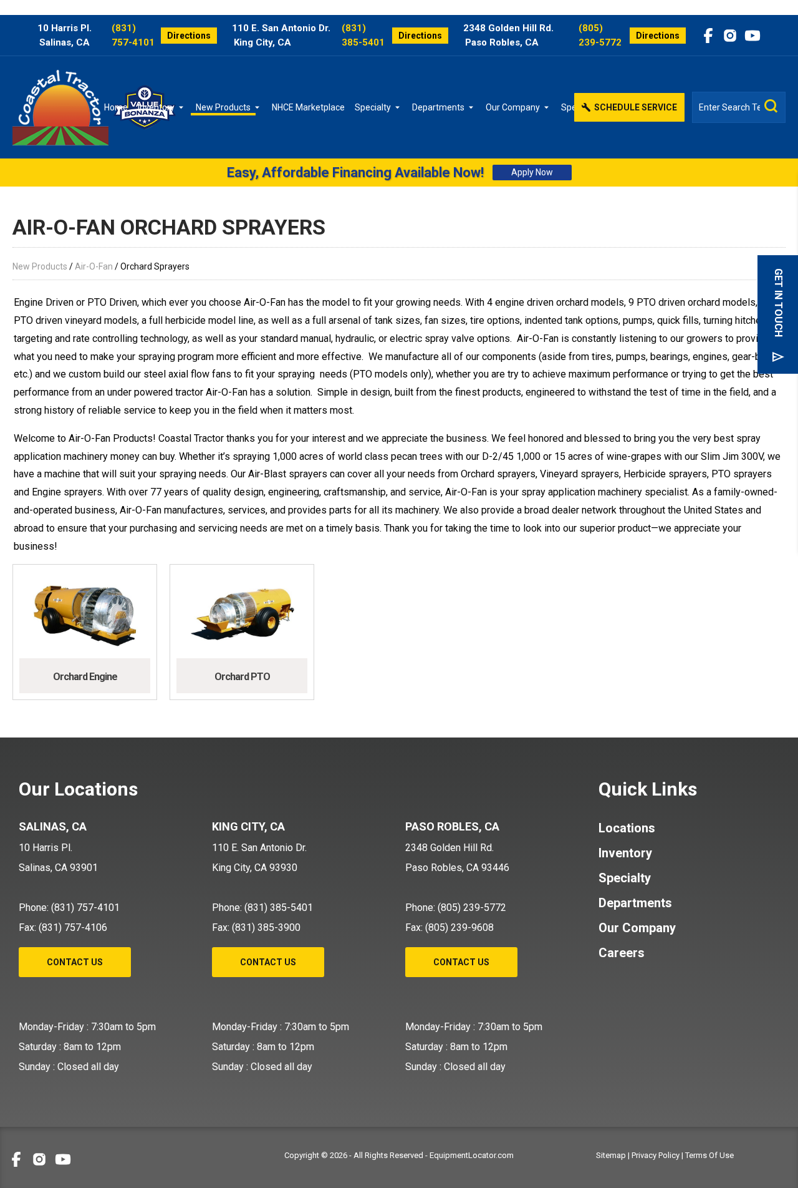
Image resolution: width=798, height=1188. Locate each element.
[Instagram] (730, 35)
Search (771, 106)
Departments (438, 107)
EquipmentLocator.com (472, 1155)
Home (116, 107)
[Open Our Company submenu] (548, 107)
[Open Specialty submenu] (399, 107)
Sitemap (611, 1155)
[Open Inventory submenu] (183, 107)
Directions (189, 36)
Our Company (513, 107)
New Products (223, 107)
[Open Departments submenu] (473, 107)
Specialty (373, 107)
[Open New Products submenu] (259, 107)
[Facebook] (708, 35)
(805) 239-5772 (600, 35)
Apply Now (532, 172)
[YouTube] (752, 35)
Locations (626, 827)
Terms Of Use (709, 1155)
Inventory (156, 107)
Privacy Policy (656, 1155)
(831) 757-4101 (133, 35)
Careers (621, 952)
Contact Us (75, 962)
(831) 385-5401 (363, 35)
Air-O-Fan (94, 266)
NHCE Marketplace (308, 107)
